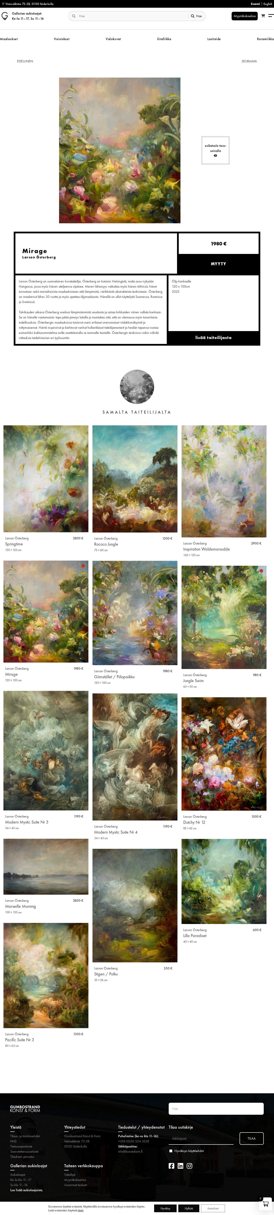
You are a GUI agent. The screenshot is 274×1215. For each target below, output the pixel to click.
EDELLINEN (25, 61)
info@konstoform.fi (130, 1151)
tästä (80, 1210)
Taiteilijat (69, 1174)
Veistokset (62, 39)
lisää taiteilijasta (213, 337)
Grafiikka (164, 39)
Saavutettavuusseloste (24, 1151)
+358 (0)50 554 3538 (133, 1141)
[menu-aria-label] (271, 15)
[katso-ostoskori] (263, 16)
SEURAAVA (249, 61)
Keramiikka (265, 39)
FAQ (13, 1141)
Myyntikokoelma (75, 1180)
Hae (199, 16)
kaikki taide (137, 1071)
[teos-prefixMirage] (119, 150)
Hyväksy (165, 1208)
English (268, 4)
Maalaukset (9, 39)
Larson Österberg (16, 538)
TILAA (252, 1138)
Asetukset (213, 1208)
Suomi (255, 4)
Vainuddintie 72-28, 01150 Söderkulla (30, 4)
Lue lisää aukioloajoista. (26, 1190)
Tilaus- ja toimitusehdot (25, 1136)
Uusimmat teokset (75, 1185)
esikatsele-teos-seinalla (215, 148)
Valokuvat (113, 39)
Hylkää (189, 1208)
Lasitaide (214, 39)
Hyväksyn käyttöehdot (189, 1151)
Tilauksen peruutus (22, 1156)
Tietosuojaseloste (21, 1146)
